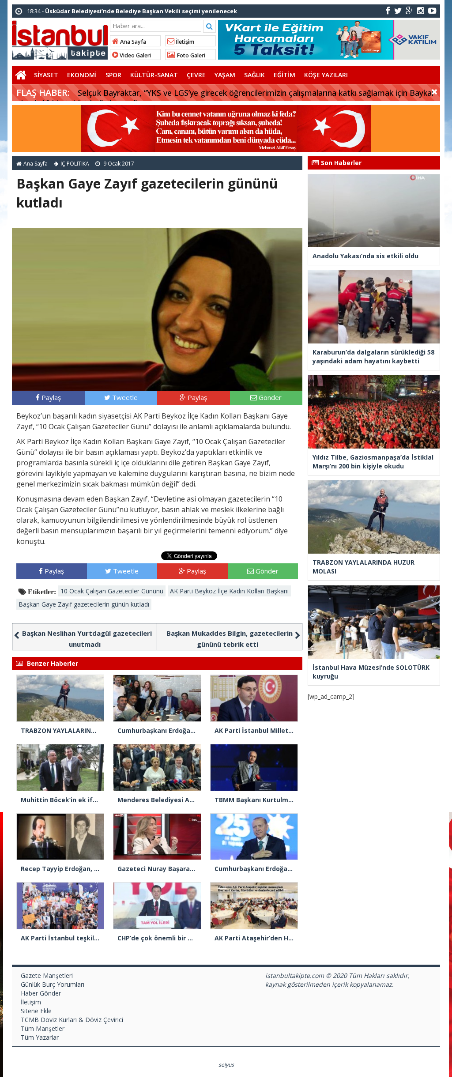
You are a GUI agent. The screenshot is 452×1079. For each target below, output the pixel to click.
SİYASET (46, 75)
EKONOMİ (82, 75)
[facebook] (387, 10)
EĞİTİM (284, 75)
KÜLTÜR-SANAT (154, 75)
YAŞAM (225, 75)
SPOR (113, 75)
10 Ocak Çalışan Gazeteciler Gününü (111, 591)
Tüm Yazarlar (40, 1037)
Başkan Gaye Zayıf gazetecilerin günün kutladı (84, 604)
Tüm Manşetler (42, 1028)
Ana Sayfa (132, 41)
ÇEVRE (196, 75)
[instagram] (420, 10)
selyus (226, 1064)
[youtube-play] (432, 10)
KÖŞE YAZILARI (326, 75)
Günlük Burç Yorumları (52, 984)
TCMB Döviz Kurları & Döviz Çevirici (72, 1019)
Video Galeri (134, 55)
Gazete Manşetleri (47, 975)
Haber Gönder (41, 993)
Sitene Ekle (36, 1011)
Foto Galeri (190, 55)
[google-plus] (409, 10)
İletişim (184, 41)
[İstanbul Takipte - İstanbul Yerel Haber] (60, 38)
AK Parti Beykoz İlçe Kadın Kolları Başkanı (229, 591)
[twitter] (398, 10)
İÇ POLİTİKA (74, 163)
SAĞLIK (254, 75)
